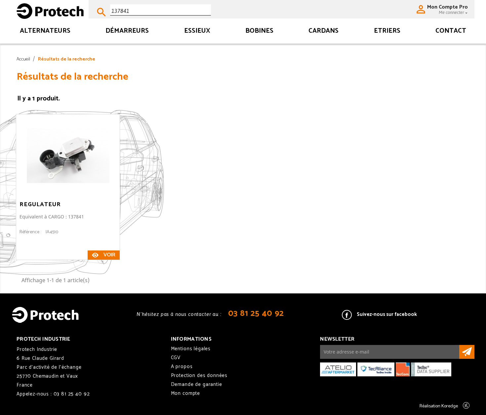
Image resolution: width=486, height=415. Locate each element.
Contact (450, 31)
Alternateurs (45, 31)
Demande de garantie (196, 384)
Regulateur (40, 204)
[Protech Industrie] (50, 9)
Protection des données (199, 375)
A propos (182, 366)
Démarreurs (127, 31)
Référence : (30, 232)
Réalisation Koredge (439, 406)
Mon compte (185, 393)
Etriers (387, 31)
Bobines (259, 31)
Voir (109, 254)
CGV (176, 358)
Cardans (323, 31)
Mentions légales (191, 349)
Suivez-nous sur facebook (387, 314)
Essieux (197, 31)
